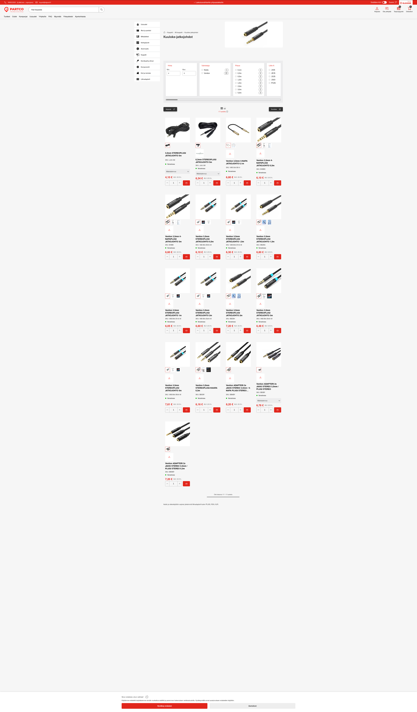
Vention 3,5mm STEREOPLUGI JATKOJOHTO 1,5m (235, 239)
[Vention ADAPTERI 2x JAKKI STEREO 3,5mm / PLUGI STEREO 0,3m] (177, 433)
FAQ (50, 16)
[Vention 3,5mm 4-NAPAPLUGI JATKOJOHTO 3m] (177, 206)
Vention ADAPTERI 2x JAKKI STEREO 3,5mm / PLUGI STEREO (267, 386)
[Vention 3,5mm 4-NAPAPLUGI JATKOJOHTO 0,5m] (268, 130)
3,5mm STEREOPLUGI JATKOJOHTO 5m (175, 154)
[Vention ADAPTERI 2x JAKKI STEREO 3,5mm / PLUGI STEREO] (268, 354)
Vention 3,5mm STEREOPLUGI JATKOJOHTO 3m (264, 313)
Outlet (14, 16)
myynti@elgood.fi (45, 2)
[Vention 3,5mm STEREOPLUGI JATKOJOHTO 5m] (177, 354)
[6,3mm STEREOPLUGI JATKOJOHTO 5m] (208, 130)
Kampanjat (23, 16)
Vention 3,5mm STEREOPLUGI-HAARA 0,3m (206, 388)
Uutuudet (33, 16)
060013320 (12, 2)
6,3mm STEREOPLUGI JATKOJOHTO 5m (206, 160)
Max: (184, 69)
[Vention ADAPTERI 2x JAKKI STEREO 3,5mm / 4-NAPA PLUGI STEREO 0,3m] (238, 354)
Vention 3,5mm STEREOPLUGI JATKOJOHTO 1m (173, 313)
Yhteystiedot (68, 16)
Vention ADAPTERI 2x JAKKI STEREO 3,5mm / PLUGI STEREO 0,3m (176, 466)
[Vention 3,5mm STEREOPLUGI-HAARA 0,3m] (208, 354)
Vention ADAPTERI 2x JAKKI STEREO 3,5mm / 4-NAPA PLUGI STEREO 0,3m (238, 388)
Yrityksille (42, 16)
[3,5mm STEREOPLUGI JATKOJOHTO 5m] (177, 130)
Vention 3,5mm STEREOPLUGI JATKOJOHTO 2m (204, 313)
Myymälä (57, 16)
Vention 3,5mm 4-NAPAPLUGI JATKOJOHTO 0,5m (265, 163)
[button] (222, 108)
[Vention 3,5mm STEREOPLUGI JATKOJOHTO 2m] (208, 280)
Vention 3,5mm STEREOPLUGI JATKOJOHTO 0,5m (205, 239)
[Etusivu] (164, 32)
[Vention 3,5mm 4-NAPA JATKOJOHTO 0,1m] (238, 130)
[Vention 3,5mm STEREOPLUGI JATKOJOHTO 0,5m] (208, 206)
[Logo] (14, 9)
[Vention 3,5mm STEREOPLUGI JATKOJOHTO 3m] (268, 280)
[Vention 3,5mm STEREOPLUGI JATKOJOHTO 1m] (177, 280)
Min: (168, 69)
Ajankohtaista (80, 16)
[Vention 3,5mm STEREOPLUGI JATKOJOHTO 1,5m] (238, 206)
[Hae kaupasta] (101, 9)
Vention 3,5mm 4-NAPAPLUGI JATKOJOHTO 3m (173, 239)
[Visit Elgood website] (406, 2)
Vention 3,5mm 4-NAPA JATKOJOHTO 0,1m (236, 162)
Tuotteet (7, 16)
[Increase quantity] (180, 182)
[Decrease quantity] (167, 182)
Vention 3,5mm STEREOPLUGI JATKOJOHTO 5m (173, 388)
